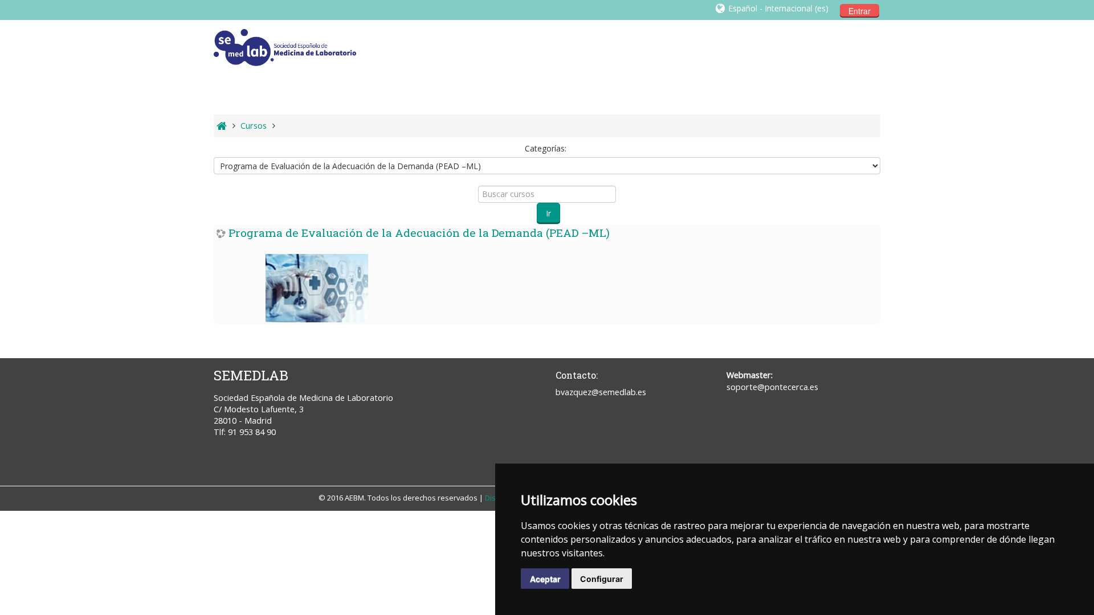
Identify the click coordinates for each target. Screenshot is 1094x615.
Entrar (859, 11)
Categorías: (545, 148)
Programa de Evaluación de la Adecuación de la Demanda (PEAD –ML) (419, 232)
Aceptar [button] (545, 579)
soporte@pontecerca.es (772, 387)
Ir (548, 213)
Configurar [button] (601, 579)
